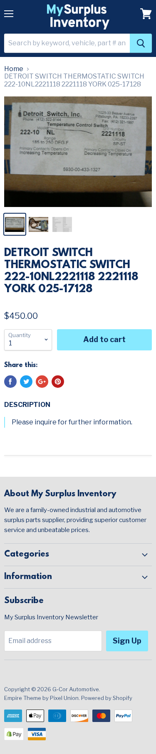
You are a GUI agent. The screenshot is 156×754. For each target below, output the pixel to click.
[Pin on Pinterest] (58, 381)
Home (13, 69)
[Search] (141, 43)
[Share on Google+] (42, 381)
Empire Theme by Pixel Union (41, 698)
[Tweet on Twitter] (26, 381)
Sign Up (127, 640)
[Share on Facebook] (10, 381)
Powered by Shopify (106, 698)
